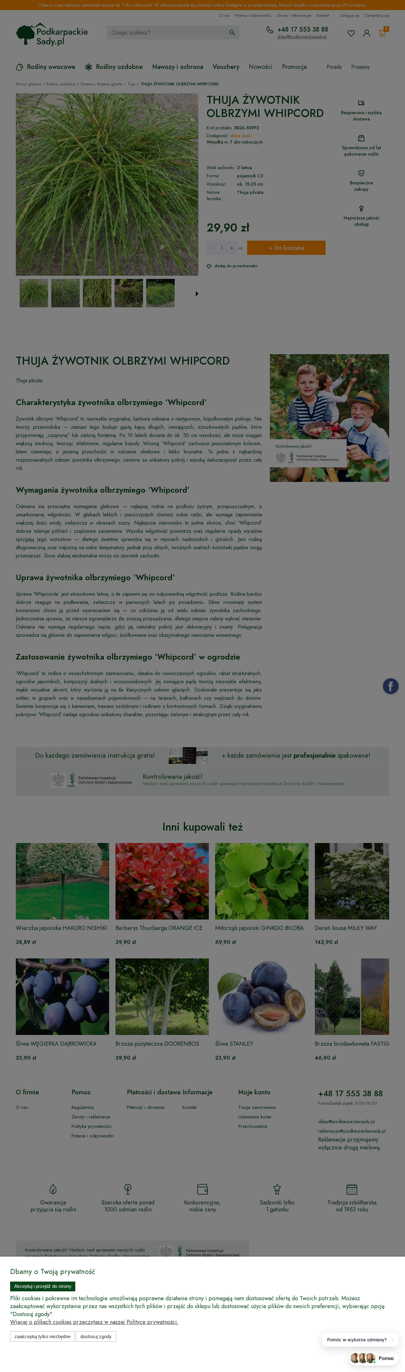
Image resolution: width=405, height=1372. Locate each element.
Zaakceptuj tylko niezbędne (43, 1336)
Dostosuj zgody (96, 1336)
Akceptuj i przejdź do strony (43, 1286)
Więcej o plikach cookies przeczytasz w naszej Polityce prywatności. (94, 1322)
